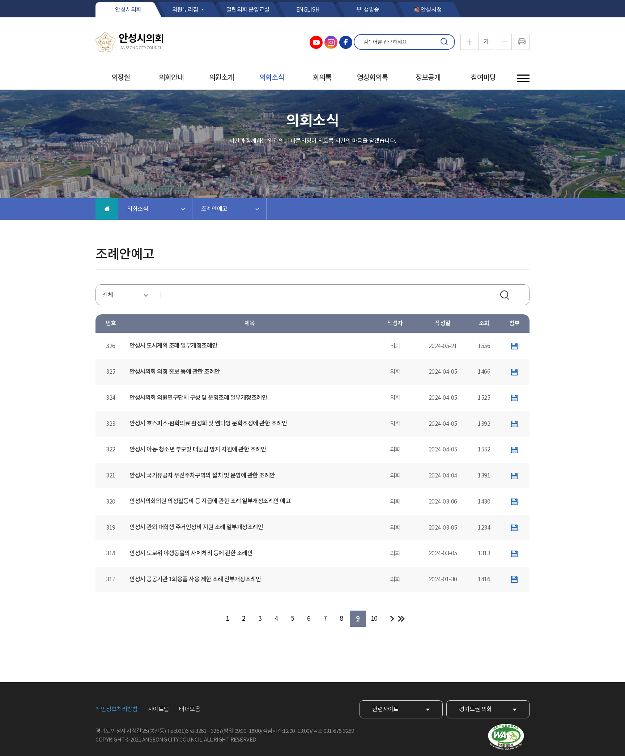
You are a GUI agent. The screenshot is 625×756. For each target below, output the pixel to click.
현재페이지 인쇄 (522, 42)
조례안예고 (214, 209)
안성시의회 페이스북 (345, 42)
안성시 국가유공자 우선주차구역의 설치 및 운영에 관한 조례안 (202, 475)
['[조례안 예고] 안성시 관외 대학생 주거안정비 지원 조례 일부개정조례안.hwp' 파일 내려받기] (514, 527)
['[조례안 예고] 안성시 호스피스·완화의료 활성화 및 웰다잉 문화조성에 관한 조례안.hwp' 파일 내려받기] (514, 424)
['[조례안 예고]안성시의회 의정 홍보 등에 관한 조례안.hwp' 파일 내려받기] (514, 372)
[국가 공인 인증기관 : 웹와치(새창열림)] (506, 737)
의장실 (120, 77)
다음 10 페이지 (392, 619)
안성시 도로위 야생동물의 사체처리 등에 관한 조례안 (190, 553)
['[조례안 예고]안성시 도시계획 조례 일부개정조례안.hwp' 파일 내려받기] (514, 346)
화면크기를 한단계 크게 (468, 42)
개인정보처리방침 (116, 709)
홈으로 (106, 209)
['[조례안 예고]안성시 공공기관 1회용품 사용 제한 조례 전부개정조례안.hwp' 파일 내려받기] (514, 579)
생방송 (371, 10)
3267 (216, 731)
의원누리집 (185, 10)
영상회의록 (372, 77)
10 (374, 619)
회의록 (322, 77)
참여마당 (483, 77)
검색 (444, 42)
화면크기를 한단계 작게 (504, 42)
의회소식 (271, 77)
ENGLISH (308, 10)
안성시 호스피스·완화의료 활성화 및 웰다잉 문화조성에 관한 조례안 (208, 423)
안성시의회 (128, 10)
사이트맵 (158, 709)
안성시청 (431, 10)
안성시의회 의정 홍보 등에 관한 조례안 (174, 371)
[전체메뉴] (523, 78)
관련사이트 (385, 709)
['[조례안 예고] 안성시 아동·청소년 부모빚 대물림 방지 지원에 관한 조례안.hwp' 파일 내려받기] (514, 449)
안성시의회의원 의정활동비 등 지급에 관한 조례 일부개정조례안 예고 (209, 501)
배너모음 (189, 709)
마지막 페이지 (401, 619)
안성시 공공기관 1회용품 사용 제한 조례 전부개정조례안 (195, 579)
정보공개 (428, 77)
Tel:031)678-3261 (186, 731)
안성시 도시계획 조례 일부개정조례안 (173, 345)
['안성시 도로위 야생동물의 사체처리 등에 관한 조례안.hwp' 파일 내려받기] (514, 553)
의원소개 (221, 77)
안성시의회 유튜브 (316, 42)
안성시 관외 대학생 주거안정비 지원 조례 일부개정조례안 (196, 527)
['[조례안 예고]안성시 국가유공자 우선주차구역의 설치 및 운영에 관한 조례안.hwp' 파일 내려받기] (514, 475)
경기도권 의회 (475, 709)
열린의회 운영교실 (248, 10)
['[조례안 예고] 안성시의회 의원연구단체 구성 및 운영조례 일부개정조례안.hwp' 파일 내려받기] (514, 398)
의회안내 (171, 77)
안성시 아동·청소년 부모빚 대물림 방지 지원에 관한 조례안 (197, 449)
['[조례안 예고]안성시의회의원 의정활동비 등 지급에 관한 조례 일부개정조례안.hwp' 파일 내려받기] (514, 501)
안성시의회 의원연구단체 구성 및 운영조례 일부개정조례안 (198, 398)
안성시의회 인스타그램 (330, 42)
